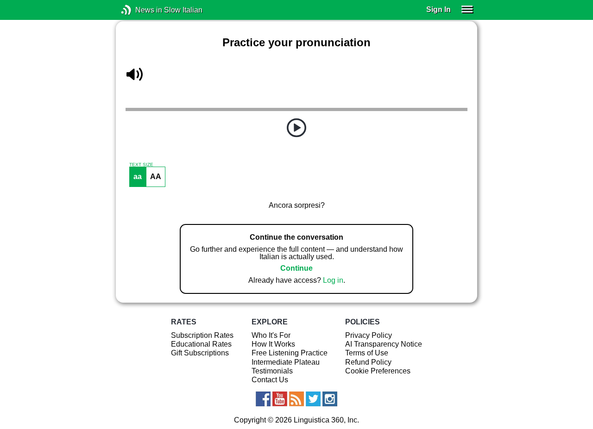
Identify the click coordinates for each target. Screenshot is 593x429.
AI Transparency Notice (383, 344)
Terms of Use (366, 353)
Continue (296, 268)
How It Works (273, 344)
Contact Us (270, 380)
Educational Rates (201, 344)
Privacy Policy (368, 335)
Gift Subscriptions (200, 353)
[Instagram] (329, 399)
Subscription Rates (202, 335)
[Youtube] (279, 399)
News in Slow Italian (140, 10)
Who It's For (271, 335)
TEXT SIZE (141, 164)
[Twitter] (313, 399)
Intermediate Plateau (286, 362)
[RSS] (296, 399)
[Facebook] (263, 399)
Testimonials (272, 371)
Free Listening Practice (290, 353)
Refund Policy (368, 362)
